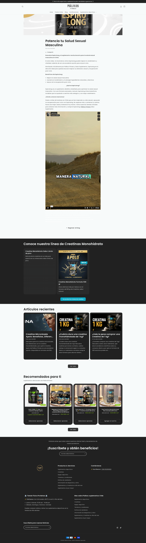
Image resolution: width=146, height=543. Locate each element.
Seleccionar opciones (36, 421)
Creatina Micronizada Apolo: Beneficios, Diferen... (39, 335)
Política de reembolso (64, 480)
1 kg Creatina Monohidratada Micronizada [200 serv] (110, 410)
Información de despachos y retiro (68, 483)
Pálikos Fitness (67, 540)
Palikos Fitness (86, 107)
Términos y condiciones (65, 477)
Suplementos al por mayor (66, 488)
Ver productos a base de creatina (73, 299)
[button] (22, 6)
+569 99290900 (106, 469)
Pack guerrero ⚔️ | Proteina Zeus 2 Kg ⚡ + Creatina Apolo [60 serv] (85, 410)
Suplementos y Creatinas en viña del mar (70, 485)
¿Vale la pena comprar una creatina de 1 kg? (106, 335)
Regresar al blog (74, 228)
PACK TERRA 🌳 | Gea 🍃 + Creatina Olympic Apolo (36, 410)
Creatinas (61, 472)
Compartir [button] (50, 52)
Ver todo (73, 366)
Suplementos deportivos (65, 469)
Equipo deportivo (63, 474)
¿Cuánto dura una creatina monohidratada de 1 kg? (73, 335)
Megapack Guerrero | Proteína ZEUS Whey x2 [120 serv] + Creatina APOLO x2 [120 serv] (60, 411)
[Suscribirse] (84, 454)
